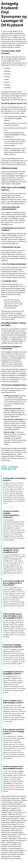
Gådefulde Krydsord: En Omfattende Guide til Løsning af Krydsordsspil (13, 828)
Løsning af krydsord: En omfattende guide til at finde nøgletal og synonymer (13, 850)
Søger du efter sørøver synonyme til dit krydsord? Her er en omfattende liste (13, 824)
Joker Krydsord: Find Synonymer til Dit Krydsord (11, 846)
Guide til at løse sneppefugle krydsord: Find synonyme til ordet (14, 840)
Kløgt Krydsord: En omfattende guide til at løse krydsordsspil (13, 820)
